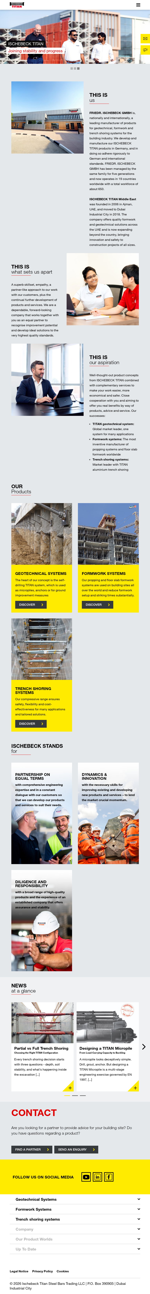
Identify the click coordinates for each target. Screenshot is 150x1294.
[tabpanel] (42, 1047)
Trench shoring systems (38, 1219)
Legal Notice (19, 1271)
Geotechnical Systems (36, 1199)
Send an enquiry (72, 1149)
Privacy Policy (42, 1271)
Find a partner (28, 1149)
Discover (27, 605)
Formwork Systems (34, 1209)
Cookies (63, 1271)
